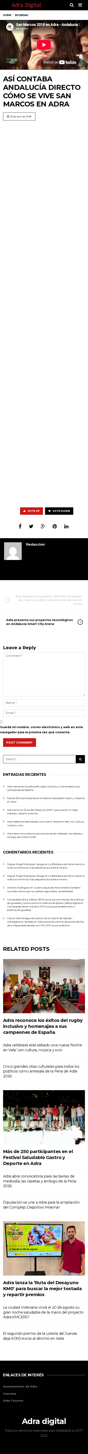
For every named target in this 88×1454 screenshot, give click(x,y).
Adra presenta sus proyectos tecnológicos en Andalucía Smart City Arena (39, 622)
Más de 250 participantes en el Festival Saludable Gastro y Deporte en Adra (38, 1157)
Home (7, 15)
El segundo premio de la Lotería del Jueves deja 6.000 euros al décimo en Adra (40, 1336)
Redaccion (35, 544)
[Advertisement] (44, 313)
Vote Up (34, 510)
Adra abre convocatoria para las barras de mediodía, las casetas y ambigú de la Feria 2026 (39, 1181)
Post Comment (19, 742)
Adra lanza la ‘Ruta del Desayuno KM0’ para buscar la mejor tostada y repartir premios (42, 1289)
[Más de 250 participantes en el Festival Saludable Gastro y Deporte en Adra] (44, 1117)
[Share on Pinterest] (55, 526)
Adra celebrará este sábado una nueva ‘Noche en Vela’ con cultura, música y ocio (42, 1047)
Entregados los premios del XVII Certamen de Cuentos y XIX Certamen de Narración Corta (49, 600)
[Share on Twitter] (31, 526)
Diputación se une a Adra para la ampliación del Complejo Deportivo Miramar (41, 1205)
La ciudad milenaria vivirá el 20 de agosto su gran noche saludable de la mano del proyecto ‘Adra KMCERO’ (43, 1312)
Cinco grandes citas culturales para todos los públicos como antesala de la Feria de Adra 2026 (41, 1071)
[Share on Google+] (43, 526)
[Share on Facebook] (20, 526)
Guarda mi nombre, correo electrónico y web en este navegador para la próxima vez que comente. (41, 729)
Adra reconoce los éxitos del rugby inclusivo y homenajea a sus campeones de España (43, 1026)
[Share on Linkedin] (66, 526)
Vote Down (61, 510)
